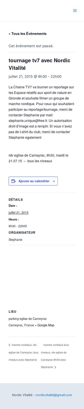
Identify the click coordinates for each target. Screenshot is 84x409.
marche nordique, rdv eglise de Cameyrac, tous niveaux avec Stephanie (23, 352)
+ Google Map (44, 325)
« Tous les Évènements (28, 33)
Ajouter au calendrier (34, 181)
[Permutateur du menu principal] (75, 11)
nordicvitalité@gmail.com (54, 395)
